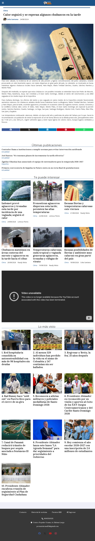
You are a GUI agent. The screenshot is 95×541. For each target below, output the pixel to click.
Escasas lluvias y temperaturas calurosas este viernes (78, 206)
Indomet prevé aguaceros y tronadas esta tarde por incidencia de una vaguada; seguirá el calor (14, 210)
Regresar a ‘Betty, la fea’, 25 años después (77, 354)
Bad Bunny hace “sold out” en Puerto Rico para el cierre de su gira (16, 399)
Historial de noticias (39, 512)
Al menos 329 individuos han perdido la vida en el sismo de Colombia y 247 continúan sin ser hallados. (46, 360)
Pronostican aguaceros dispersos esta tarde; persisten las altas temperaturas (46, 208)
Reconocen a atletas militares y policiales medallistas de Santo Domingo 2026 (46, 400)
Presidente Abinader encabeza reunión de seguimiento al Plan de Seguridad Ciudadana (16, 490)
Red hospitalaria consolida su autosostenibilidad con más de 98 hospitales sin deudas (16, 358)
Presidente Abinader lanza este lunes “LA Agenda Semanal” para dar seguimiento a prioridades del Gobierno (46, 450)
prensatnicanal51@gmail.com (47, 526)
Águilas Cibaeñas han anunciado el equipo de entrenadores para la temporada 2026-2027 (42, 162)
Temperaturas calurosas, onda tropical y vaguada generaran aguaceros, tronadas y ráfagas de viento (47, 255)
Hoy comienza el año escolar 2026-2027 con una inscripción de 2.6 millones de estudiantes (78, 447)
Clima (5, 11)
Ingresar (72, 512)
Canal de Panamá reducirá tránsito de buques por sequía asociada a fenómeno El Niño (15, 448)
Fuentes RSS (57, 512)
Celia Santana (12, 19)
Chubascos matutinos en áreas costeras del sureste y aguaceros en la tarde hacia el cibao (16, 254)
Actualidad (5, 152)
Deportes (5, 164)
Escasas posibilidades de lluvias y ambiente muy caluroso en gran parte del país (78, 254)
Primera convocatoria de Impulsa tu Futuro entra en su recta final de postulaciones (40, 168)
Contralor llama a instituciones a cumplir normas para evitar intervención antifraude (42, 149)
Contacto (23, 512)
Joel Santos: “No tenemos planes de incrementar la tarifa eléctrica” (33, 156)
